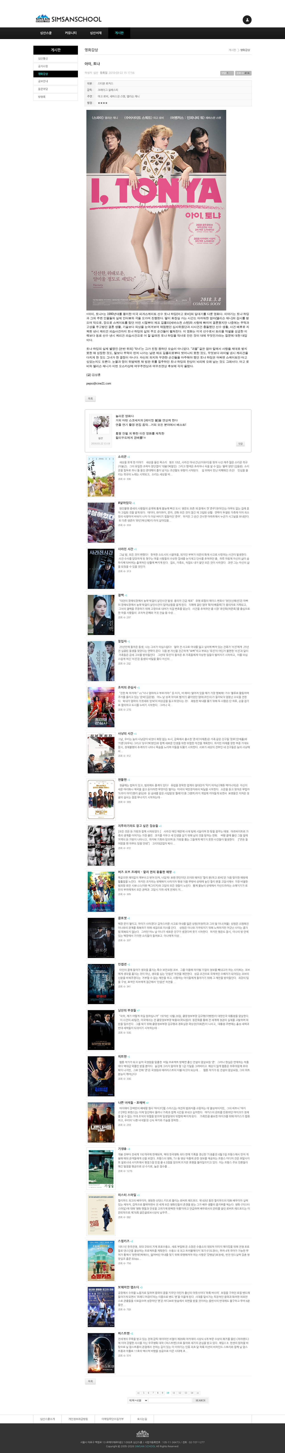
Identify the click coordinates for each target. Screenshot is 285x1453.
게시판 (119, 33)
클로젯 (122, 918)
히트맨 (122, 1056)
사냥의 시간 (125, 733)
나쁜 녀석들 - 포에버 (131, 1102)
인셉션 (122, 964)
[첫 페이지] (138, 1393)
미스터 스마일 (127, 1195)
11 (174, 1393)
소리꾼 (122, 456)
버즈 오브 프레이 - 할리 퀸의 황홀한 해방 (145, 872)
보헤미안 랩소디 (128, 1287)
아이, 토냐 (92, 64)
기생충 (122, 1148)
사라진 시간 (125, 549)
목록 (90, 1381)
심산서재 (96, 33)
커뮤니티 (71, 33)
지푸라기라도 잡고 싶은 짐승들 (138, 825)
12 (180, 1393)
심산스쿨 (46, 33)
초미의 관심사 (127, 687)
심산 (95, 73)
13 (186, 1393)
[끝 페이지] (197, 1393)
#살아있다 (125, 502)
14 (192, 1393)
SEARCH (200, 1400)
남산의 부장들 (127, 1010)
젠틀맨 (122, 779)
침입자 (122, 641)
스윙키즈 (124, 1241)
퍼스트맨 (124, 1333)
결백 (121, 595)
